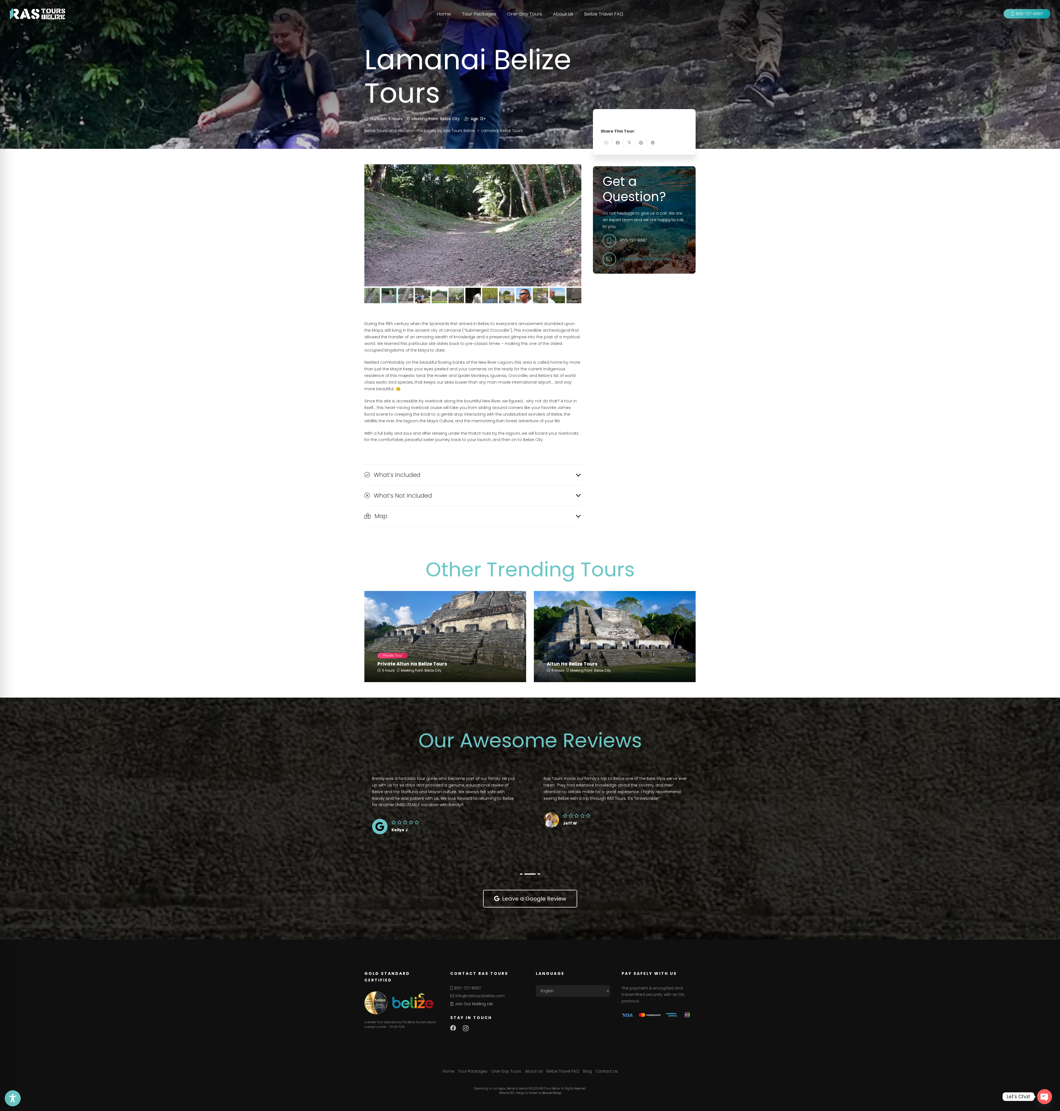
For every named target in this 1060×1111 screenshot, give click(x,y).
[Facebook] (453, 1028)
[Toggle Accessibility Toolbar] (12, 1098)
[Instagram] (465, 1028)
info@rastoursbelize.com (644, 259)
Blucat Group (552, 1093)
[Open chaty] (1044, 1096)
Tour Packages (472, 1071)
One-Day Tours (506, 1071)
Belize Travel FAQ (563, 1071)
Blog (587, 1071)
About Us (534, 1071)
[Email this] (606, 143)
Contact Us (607, 1071)
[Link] (445, 658)
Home (448, 1071)
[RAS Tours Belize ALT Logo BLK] (37, 13)
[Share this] (618, 143)
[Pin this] (641, 143)
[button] (498, 14)
